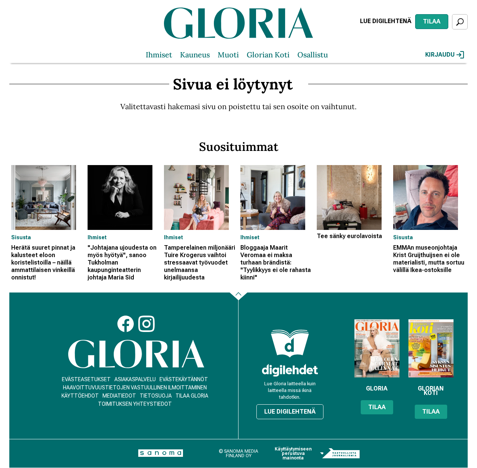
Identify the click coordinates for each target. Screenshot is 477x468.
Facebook (125, 324)
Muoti (228, 54)
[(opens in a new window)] (290, 370)
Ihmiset (159, 54)
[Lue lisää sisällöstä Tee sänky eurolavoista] (353, 197)
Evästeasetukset (86, 379)
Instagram (146, 324)
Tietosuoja (156, 396)
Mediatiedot (119, 396)
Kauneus (195, 54)
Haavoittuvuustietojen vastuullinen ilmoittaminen (135, 387)
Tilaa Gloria (192, 396)
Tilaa (431, 21)
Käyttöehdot (80, 396)
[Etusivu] (136, 354)
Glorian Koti (268, 54)
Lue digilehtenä (385, 21)
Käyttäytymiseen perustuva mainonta (293, 453)
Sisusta (21, 237)
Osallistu (312, 54)
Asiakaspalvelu (135, 379)
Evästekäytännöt (183, 379)
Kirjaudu (440, 54)
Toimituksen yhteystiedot (135, 404)
